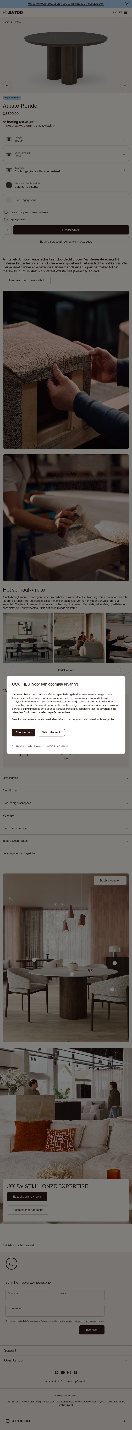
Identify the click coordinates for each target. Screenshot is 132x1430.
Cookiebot (63, 746)
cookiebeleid (44, 719)
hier (112, 719)
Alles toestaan (23, 732)
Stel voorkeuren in (51, 732)
